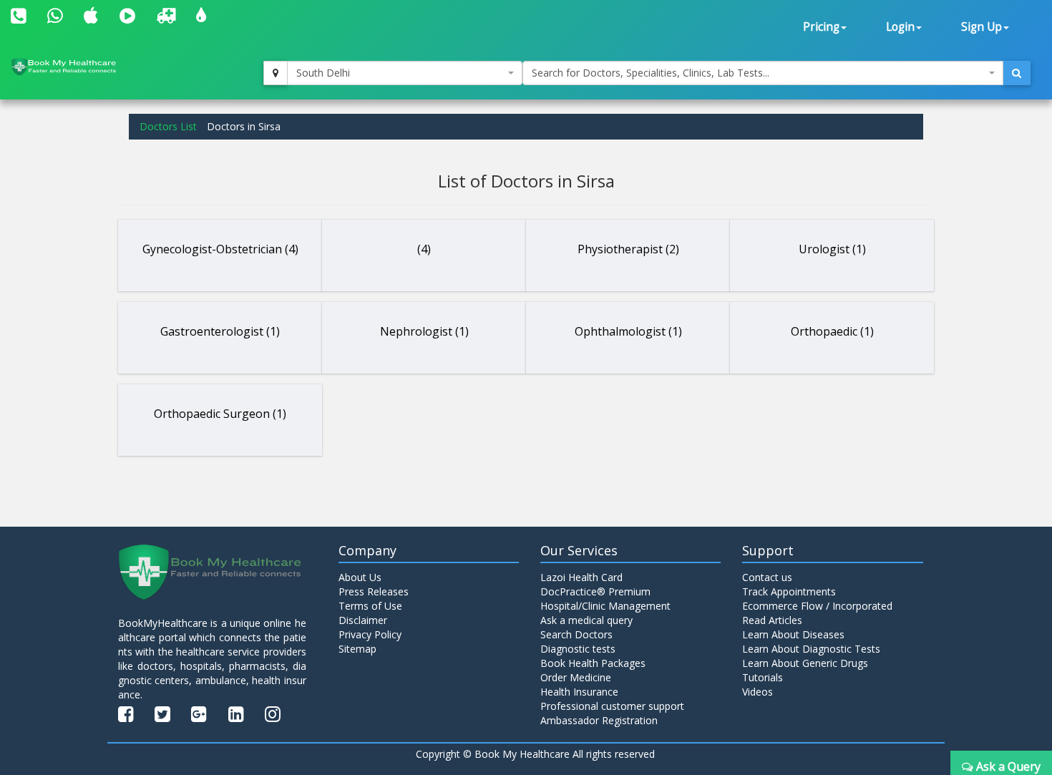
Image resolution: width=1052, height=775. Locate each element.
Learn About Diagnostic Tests (811, 648)
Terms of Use (370, 606)
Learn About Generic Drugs (805, 663)
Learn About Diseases (793, 634)
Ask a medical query (586, 620)
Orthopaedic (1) (832, 331)
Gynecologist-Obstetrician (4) (220, 249)
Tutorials (762, 677)
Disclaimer (363, 620)
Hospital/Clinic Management (605, 606)
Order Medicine (575, 677)
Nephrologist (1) (424, 331)
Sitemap (357, 648)
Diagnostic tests (577, 648)
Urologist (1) (832, 249)
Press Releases (374, 591)
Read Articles (772, 620)
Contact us (767, 577)
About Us (360, 577)
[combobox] (405, 73)
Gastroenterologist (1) (220, 331)
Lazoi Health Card (581, 577)
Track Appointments (789, 591)
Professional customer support (612, 706)
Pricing (821, 26)
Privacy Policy (370, 634)
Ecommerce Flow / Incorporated (817, 606)
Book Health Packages (593, 663)
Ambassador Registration (599, 720)
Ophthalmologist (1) (628, 331)
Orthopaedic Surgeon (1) (220, 413)
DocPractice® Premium (595, 591)
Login (900, 26)
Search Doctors (576, 634)
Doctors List (168, 126)
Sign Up (981, 26)
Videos (757, 691)
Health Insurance (579, 691)
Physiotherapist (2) (628, 249)
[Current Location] (275, 73)
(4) (424, 249)
